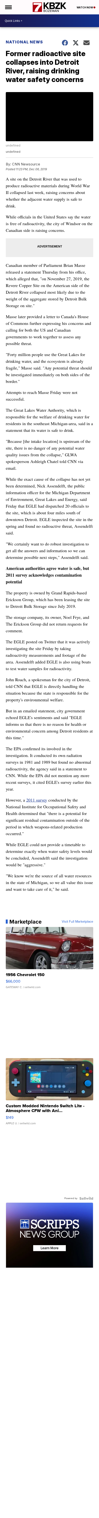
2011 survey (36, 800)
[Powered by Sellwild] (86, 1198)
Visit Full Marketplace (77, 921)
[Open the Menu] (8, 7)
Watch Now (85, 7)
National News (24, 42)
